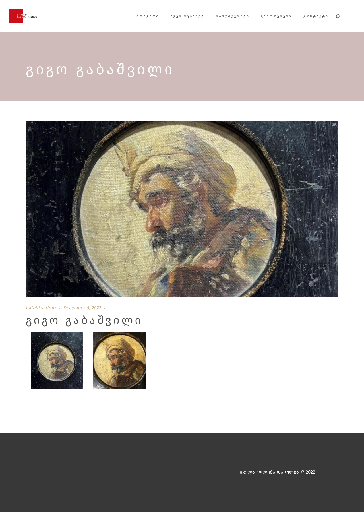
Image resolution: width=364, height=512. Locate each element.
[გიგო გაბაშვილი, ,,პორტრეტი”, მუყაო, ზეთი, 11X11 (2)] (119, 361)
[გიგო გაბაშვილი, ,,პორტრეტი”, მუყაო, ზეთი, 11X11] (57, 361)
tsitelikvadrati (41, 308)
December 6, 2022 (82, 308)
